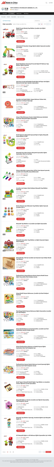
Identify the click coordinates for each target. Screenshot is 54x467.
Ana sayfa (5, 13)
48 (13, 452)
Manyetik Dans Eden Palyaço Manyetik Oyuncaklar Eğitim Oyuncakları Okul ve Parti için (31, 153)
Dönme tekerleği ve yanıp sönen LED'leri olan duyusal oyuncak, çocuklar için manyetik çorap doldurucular (33, 171)
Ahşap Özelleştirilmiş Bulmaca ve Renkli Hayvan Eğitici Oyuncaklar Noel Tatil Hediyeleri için (31, 347)
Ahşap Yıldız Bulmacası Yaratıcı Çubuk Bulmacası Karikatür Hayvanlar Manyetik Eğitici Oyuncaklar (32, 117)
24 (7, 452)
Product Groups (7, 20)
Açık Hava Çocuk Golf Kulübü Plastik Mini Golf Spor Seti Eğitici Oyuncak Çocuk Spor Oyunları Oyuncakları (32, 82)
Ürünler (12, 13)
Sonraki (47, 452)
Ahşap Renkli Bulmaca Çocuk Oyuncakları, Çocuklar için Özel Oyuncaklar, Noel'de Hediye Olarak (32, 329)
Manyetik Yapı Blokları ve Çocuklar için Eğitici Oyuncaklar (31, 223)
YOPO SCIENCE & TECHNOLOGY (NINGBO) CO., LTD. (24, 8)
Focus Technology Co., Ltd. (26, 459)
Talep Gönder (20, 41)
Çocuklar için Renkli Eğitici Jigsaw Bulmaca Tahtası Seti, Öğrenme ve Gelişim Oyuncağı (31, 100)
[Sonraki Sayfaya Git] (50, 24)
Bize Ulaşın (26, 13)
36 (10, 452)
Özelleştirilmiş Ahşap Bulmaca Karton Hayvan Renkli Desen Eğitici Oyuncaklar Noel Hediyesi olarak (32, 276)
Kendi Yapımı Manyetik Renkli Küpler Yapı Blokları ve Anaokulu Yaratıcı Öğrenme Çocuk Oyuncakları (33, 382)
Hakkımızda (18, 13)
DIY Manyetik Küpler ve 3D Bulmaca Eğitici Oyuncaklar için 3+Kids (33, 435)
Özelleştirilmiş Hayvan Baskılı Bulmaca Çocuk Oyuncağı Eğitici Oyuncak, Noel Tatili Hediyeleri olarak (33, 365)
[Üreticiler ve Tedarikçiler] (9, 2)
